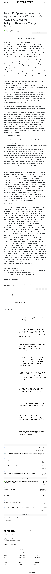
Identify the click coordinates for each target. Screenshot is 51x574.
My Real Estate (36, 559)
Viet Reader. (25, 2)
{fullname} (15, 295)
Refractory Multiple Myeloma (9, 285)
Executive (5, 564)
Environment (6, 553)
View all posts (15, 302)
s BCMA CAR (27, 283)
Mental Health (21, 560)
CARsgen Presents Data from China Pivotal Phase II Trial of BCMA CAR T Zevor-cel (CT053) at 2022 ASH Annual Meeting (32, 390)
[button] (5, 2)
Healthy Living (21, 552)
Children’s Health (22, 555)
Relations (20, 564)
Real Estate (36, 552)
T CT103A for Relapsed (35, 283)
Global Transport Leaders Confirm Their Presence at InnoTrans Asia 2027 (42, 455)
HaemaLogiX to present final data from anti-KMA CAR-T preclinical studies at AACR (32, 404)
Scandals (5, 562)
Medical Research (22, 553)
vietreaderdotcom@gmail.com (10, 544)
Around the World (22, 557)
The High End (36, 560)
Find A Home (36, 555)
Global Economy (7, 552)
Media (20, 562)
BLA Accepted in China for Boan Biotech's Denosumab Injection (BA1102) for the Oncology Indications (31, 433)
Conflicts (5, 560)
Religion (5, 555)
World (35, 564)
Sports (5, 567)
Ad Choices (21, 559)
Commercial (36, 553)
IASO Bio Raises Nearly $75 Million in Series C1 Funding (32, 319)
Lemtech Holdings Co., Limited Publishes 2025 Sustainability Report (40, 449)
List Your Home (36, 562)
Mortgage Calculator (37, 557)
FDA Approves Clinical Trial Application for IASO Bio (14, 283)
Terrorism (5, 559)
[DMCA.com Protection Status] (32, 572)
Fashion (5, 557)
